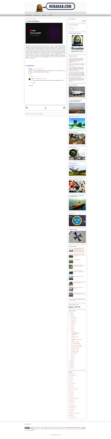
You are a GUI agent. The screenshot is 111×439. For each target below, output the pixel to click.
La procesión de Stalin (75, 348)
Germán (70, 67)
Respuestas (32, 76)
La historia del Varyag (73, 398)
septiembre (73, 321)
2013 (71, 364)
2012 (71, 366)
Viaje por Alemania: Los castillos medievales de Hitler (79, 282)
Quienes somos (36, 15)
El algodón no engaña (75, 351)
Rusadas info (71, 407)
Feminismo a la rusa (74, 349)
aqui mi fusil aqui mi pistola (74, 73)
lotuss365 (71, 58)
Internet (70, 396)
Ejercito (70, 386)
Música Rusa (71, 400)
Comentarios (72, 29)
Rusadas (31, 427)
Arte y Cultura (71, 375)
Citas (70, 381)
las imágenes (46, 56)
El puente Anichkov (74, 352)
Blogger (59, 434)
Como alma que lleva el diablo (76, 346)
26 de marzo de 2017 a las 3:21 (38, 68)
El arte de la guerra (72, 388)
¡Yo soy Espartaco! (77, 259)
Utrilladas (70, 415)
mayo (72, 328)
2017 (71, 315)
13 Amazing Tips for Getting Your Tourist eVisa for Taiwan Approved (76, 72)
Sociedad (70, 409)
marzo (72, 331)
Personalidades (72, 405)
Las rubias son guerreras (75, 343)
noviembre (73, 318)
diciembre (73, 317)
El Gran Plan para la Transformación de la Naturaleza (75, 333)
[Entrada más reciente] (27, 108)
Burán (70, 377)
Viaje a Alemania (72, 417)
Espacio (70, 390)
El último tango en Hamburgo (76, 345)
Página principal (29, 15)
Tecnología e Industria (73, 413)
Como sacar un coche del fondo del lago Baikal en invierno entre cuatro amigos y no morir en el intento (77, 299)
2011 (71, 367)
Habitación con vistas (75, 336)
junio (72, 326)
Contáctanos (44, 15)
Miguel (32, 78)
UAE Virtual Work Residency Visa (75, 77)
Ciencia (70, 379)
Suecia (70, 411)
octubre (72, 320)
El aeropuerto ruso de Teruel (79, 276)
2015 (71, 361)
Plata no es (73, 354)
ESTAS (42, 54)
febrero (72, 356)
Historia (70, 392)
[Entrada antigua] (64, 108)
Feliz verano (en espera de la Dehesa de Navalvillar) (79, 266)
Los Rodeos (73, 337)
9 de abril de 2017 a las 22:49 (41, 78)
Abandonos (71, 373)
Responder (30, 73)
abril (72, 329)
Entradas (72, 27)
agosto (72, 323)
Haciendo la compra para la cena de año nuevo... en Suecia (79, 293)
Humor (70, 394)
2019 (71, 312)
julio (72, 325)
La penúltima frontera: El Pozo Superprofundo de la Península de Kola (79, 254)
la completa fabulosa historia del (76, 59)
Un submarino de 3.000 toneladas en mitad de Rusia (79, 271)
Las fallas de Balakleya (75, 341)
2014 (71, 363)
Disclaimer (50, 15)
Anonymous (71, 63)
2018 (71, 314)
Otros (70, 403)
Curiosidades (71, 383)
